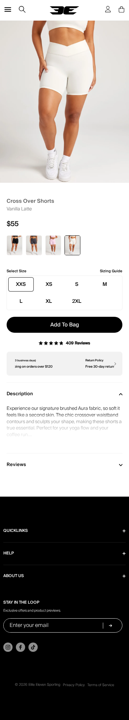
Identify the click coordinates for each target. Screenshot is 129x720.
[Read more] (64, 434)
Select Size (16, 271)
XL (49, 301)
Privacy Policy (74, 685)
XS (49, 284)
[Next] (114, 363)
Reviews (16, 465)
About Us (13, 575)
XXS (21, 284)
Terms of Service (100, 685)
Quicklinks (15, 530)
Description (20, 394)
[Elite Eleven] (64, 10)
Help (8, 553)
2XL (76, 301)
